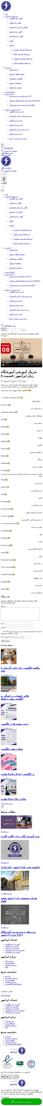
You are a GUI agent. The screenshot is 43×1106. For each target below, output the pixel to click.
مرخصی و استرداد (11, 978)
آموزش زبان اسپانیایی (12, 952)
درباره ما (8, 68)
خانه (6, 14)
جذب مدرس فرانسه (16, 125)
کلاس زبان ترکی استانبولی (18, 27)
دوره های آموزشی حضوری (22, 50)
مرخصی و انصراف (15, 87)
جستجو (4, 330)
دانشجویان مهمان (15, 83)
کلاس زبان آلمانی (15, 23)
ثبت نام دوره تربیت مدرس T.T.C (20, 96)
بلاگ (6, 967)
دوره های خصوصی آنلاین (21, 63)
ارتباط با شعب (10, 92)
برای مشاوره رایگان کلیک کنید (22, 1102)
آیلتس (11, 41)
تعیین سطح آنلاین (7, 153)
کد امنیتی (6, 637)
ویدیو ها (32, 333)
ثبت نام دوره (9, 94)
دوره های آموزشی (11, 16)
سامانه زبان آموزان (10, 151)
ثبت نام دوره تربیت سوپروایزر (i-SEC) (22, 105)
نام (2, 623)
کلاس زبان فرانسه (15, 32)
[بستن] (7, 328)
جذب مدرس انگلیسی (16, 112)
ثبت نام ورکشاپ (10, 965)
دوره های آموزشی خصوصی (22, 59)
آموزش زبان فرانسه (12, 948)
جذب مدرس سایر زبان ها (18, 138)
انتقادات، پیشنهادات (15, 79)
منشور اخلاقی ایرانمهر (17, 74)
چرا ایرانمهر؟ (13, 70)
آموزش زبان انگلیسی (12, 944)
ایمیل (3, 627)
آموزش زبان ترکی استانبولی (14, 950)
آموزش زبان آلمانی (11, 946)
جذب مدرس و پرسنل (12, 110)
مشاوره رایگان (6, 155)
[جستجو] (2, 145)
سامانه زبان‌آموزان (10, 171)
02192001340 (8, 148)
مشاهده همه (5, 1097)
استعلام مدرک (10, 963)
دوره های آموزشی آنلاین (21, 54)
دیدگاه (3, 606)
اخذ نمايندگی (9, 961)
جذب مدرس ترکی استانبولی (19, 129)
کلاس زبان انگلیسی (16, 18)
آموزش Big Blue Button (13, 984)
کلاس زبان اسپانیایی (16, 36)
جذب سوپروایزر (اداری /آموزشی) (20, 116)
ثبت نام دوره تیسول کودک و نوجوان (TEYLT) (24, 100)
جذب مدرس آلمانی (15, 120)
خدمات (11, 45)
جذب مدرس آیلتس (15, 134)
